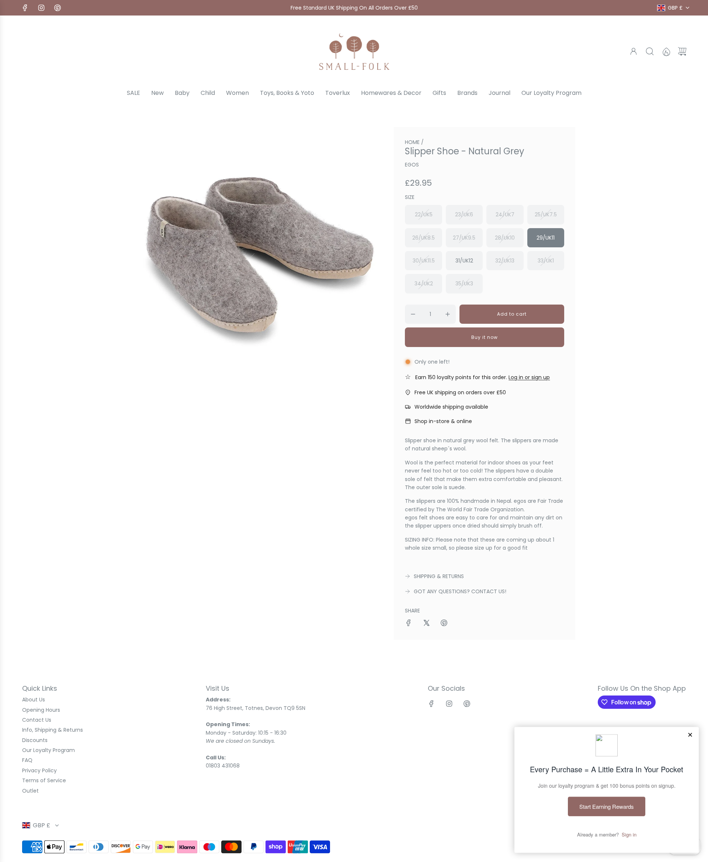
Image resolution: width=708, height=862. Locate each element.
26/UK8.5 (423, 237)
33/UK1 (546, 260)
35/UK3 (464, 283)
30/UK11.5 (424, 260)
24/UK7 (505, 214)
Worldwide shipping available (451, 407)
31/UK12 (464, 260)
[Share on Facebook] (408, 624)
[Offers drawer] (666, 51)
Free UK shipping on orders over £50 (460, 392)
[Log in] (633, 51)
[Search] (650, 51)
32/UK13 (504, 260)
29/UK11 (546, 237)
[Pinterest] (57, 7)
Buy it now (484, 337)
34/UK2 (423, 283)
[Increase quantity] (448, 314)
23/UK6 (464, 214)
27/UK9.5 (464, 237)
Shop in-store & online (443, 421)
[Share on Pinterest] (444, 624)
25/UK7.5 (546, 214)
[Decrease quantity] (413, 314)
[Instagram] (41, 7)
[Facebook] (25, 7)
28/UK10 (505, 237)
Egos (412, 164)
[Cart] (682, 51)
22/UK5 (424, 214)
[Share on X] (426, 624)
